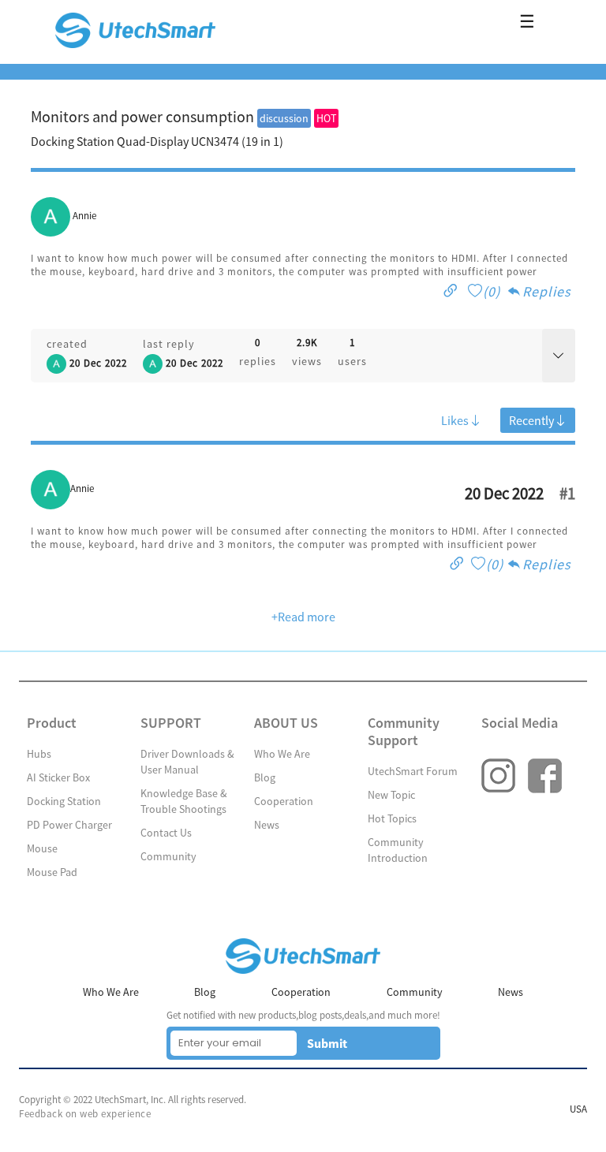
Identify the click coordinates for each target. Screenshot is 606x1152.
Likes (455, 420)
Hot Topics (392, 818)
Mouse (42, 848)
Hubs (39, 754)
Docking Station (64, 801)
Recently (531, 420)
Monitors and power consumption (142, 116)
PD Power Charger (69, 825)
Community (168, 856)
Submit (327, 1043)
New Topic (391, 795)
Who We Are (282, 754)
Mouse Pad (52, 872)
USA (578, 1109)
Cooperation (283, 801)
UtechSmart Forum (413, 771)
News (266, 825)
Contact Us (166, 833)
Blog (264, 777)
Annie (84, 216)
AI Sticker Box (58, 777)
